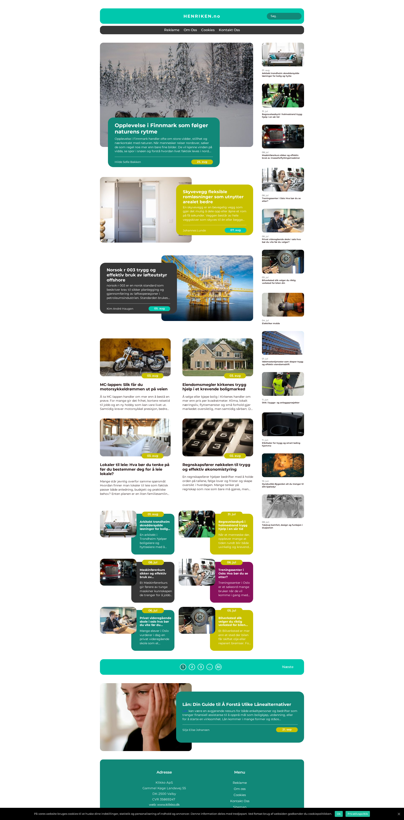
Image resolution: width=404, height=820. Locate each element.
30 (218, 667)
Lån (185, 711)
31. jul (232, 514)
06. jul (231, 562)
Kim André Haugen (120, 308)
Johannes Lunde (194, 230)
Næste (288, 667)
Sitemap (239, 807)
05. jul (231, 610)
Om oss (190, 30)
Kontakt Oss (229, 30)
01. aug (153, 514)
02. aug (235, 456)
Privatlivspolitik (358, 813)
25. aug (202, 161)
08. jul (152, 562)
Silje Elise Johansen (196, 730)
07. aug (235, 230)
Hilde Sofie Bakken (128, 162)
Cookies (208, 30)
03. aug (152, 376)
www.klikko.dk (168, 805)
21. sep (287, 729)
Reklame (171, 30)
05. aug (159, 308)
